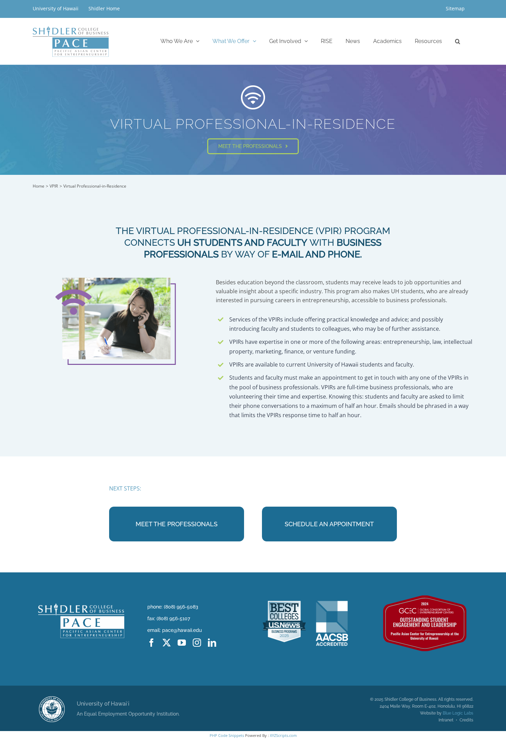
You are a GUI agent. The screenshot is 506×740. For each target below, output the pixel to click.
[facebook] (151, 642)
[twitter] (166, 642)
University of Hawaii (56, 8)
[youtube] (182, 642)
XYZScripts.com (283, 735)
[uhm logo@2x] (52, 699)
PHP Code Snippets (227, 735)
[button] (457, 41)
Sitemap (455, 8)
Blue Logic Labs (458, 713)
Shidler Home (104, 8)
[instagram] (197, 642)
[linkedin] (212, 642)
